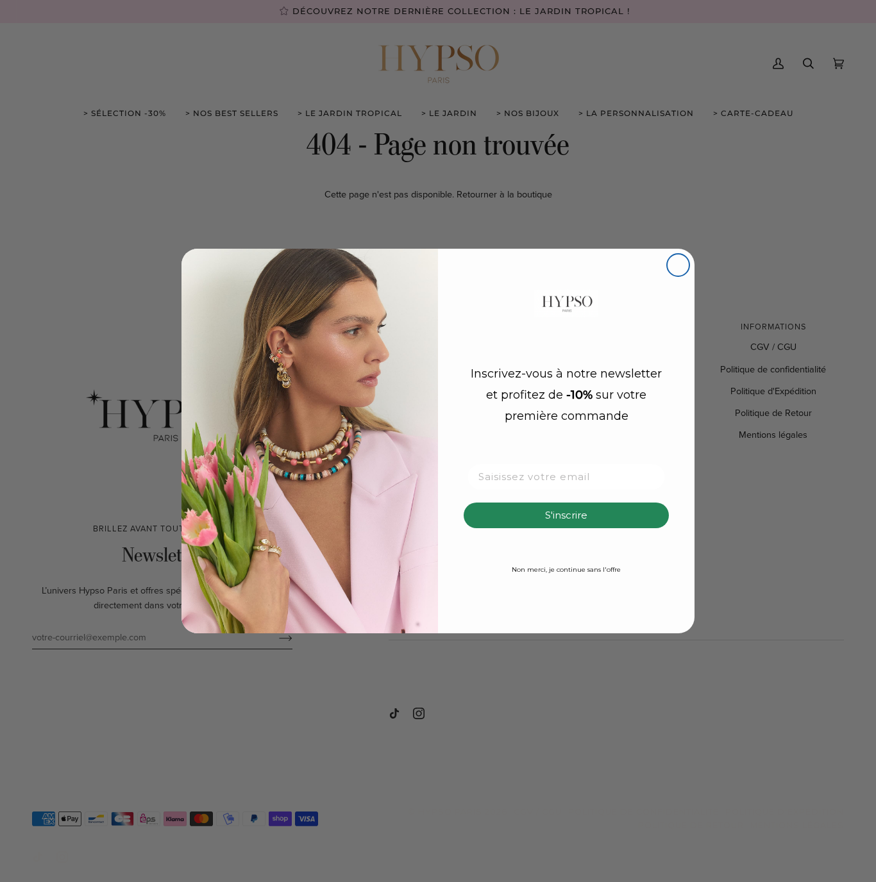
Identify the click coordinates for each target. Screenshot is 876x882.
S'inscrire (566, 515)
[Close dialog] (678, 265)
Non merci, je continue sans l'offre (566, 569)
